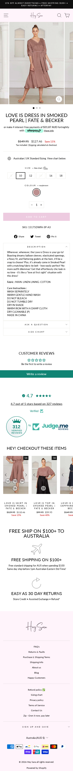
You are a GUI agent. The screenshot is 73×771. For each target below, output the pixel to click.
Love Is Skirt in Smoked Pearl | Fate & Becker (15, 506)
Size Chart (36, 332)
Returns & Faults (36, 651)
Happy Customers (36, 677)
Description (36, 247)
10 (20, 175)
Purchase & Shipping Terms (36, 657)
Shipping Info (36, 662)
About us (36, 667)
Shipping (32, 145)
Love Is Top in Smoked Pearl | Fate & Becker (44, 506)
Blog (36, 672)
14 (40, 175)
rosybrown (36, 192)
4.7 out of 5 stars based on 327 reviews (36, 403)
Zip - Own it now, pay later (36, 715)
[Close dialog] (71, 729)
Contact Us (36, 710)
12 (30, 175)
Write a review (36, 374)
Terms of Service (36, 705)
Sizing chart (36, 694)
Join (24, 751)
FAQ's (36, 646)
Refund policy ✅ (36, 689)
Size (34, 168)
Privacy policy (36, 700)
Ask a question (36, 324)
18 (61, 175)
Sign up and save (35, 727)
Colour (36, 185)
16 (50, 175)
